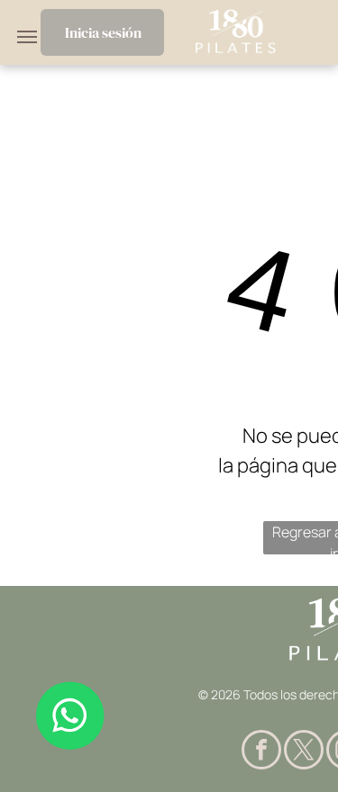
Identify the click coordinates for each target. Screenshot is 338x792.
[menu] (27, 37)
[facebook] (261, 752)
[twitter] (304, 752)
